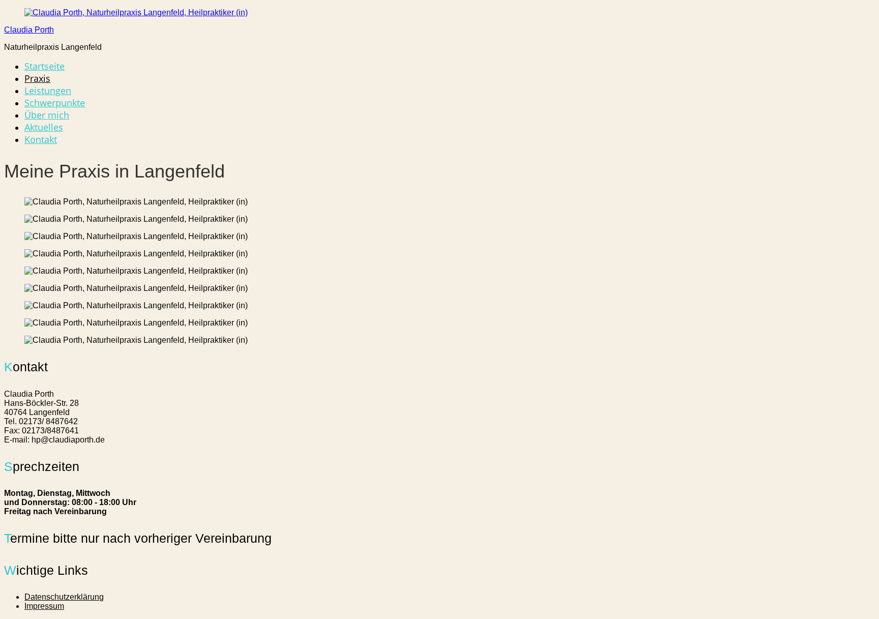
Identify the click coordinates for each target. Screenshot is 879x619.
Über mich (46, 115)
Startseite (44, 66)
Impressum (44, 606)
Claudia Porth (29, 29)
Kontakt (40, 139)
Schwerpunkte (54, 103)
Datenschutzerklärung (64, 597)
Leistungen (47, 90)
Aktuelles (43, 127)
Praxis (37, 78)
